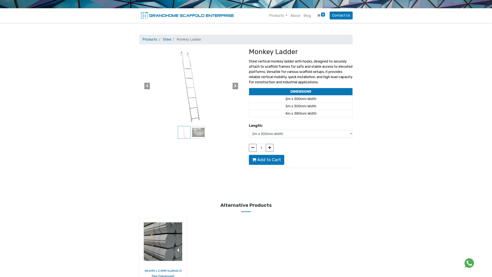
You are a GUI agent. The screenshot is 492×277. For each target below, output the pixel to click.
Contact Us (341, 15)
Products (149, 39)
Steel (167, 39)
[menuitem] (295, 16)
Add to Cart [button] (268, 159)
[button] (147, 86)
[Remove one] (253, 148)
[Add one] (269, 148)
